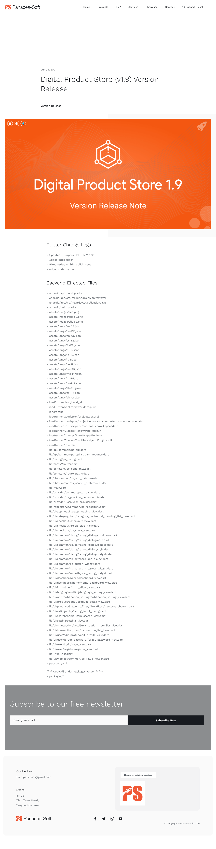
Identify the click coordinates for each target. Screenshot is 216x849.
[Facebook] (95, 819)
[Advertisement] (108, 39)
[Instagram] (112, 819)
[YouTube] (120, 819)
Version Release (51, 105)
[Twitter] (104, 819)
